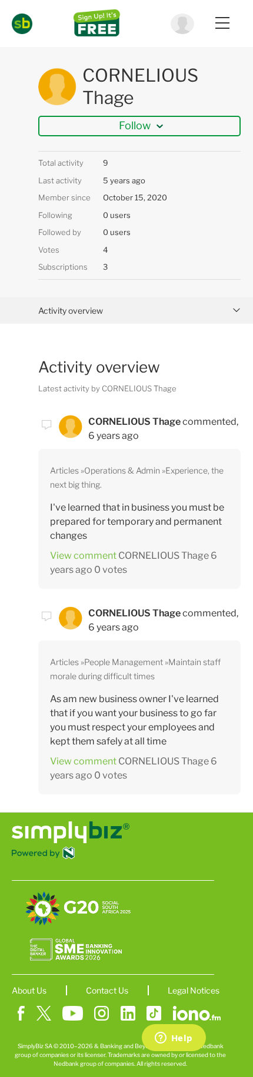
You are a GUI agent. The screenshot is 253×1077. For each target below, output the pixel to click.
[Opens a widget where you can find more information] (173, 1038)
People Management (123, 662)
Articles (64, 470)
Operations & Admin (122, 470)
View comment (83, 555)
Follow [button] (135, 125)
